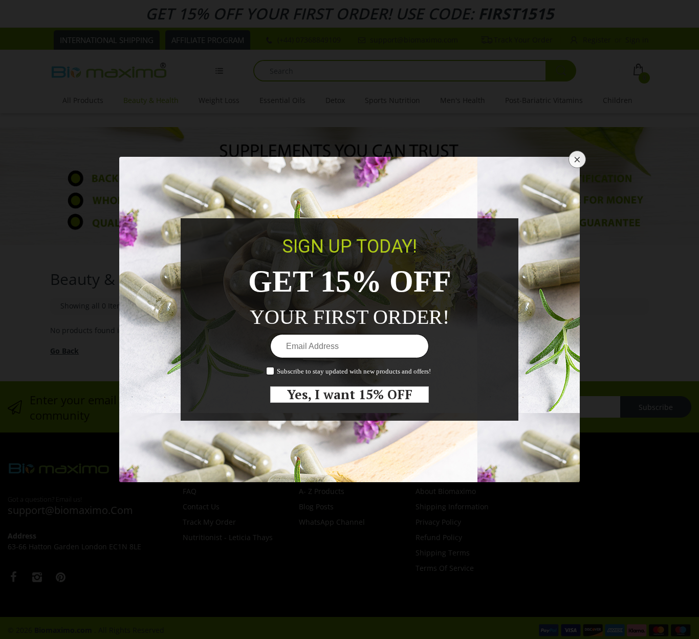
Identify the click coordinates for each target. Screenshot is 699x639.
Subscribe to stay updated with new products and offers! (354, 371)
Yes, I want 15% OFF (349, 394)
